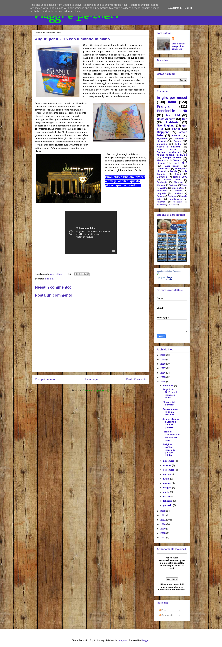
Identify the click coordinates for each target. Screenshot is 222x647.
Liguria (161, 163)
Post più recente (45, 379)
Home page (91, 379)
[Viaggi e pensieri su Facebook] (158, 274)
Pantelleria (162, 191)
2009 (163, 528)
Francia (163, 106)
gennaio (168, 505)
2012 (163, 515)
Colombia (162, 144)
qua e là (49, 278)
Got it (188, 8)
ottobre (167, 465)
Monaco (161, 185)
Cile (184, 119)
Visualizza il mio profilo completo (178, 46)
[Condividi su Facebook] (84, 274)
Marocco (178, 182)
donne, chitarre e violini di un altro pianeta (171, 423)
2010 (163, 524)
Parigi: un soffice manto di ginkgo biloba (169, 450)
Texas (184, 185)
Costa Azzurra (166, 119)
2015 (163, 377)
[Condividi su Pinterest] (88, 274)
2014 (163, 381)
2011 (163, 519)
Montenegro (176, 199)
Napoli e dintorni (168, 146)
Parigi (176, 128)
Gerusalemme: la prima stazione (170, 412)
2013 (163, 511)
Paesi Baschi (172, 166)
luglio (166, 478)
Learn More (175, 8)
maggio (167, 487)
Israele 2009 (180, 176)
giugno (167, 483)
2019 (163, 359)
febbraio (168, 501)
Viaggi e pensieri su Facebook (169, 271)
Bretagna (172, 196)
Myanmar (162, 138)
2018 (163, 363)
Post (163, 610)
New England (165, 125)
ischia (173, 171)
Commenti (167, 615)
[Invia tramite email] (75, 274)
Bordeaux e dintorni (169, 152)
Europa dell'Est (172, 157)
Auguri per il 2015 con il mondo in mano (170, 393)
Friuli (178, 174)
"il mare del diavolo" (169, 403)
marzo (166, 496)
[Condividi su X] (81, 274)
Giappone (163, 132)
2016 (163, 372)
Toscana (178, 191)
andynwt (123, 640)
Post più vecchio (136, 379)
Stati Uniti (172, 115)
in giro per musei (172, 98)
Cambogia (162, 182)
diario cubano (167, 149)
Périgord (173, 185)
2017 (163, 368)
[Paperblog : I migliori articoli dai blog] (165, 279)
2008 (163, 533)
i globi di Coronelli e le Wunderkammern (171, 435)
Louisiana (178, 193)
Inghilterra (161, 205)
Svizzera (172, 205)
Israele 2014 (163, 168)
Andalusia (172, 122)
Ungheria (161, 193)
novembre (169, 460)
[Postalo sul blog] (78, 274)
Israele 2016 (178, 188)
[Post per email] (69, 274)
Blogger (145, 640)
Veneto (177, 160)
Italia (172, 102)
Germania (162, 176)
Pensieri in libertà (172, 111)
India (178, 144)
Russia (160, 196)
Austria (163, 188)
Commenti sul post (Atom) (95, 390)
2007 (163, 537)
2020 (163, 355)
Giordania (177, 202)
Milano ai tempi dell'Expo (172, 154)
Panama (161, 202)
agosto (167, 474)
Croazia (176, 135)
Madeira (161, 160)
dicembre (168, 385)
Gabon (177, 141)
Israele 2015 (180, 163)
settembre (169, 469)
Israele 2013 (172, 179)
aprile (166, 492)
